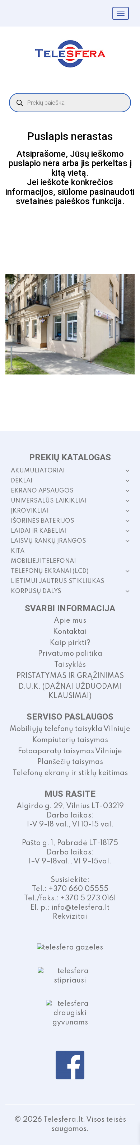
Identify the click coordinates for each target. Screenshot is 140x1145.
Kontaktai (70, 632)
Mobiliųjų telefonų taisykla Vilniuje (70, 729)
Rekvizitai (70, 916)
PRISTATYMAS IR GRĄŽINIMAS (70, 676)
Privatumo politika (70, 654)
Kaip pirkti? (70, 643)
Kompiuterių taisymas (70, 740)
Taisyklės (70, 665)
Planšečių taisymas (70, 762)
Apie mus (70, 621)
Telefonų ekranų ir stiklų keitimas (70, 773)
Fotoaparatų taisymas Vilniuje (70, 751)
